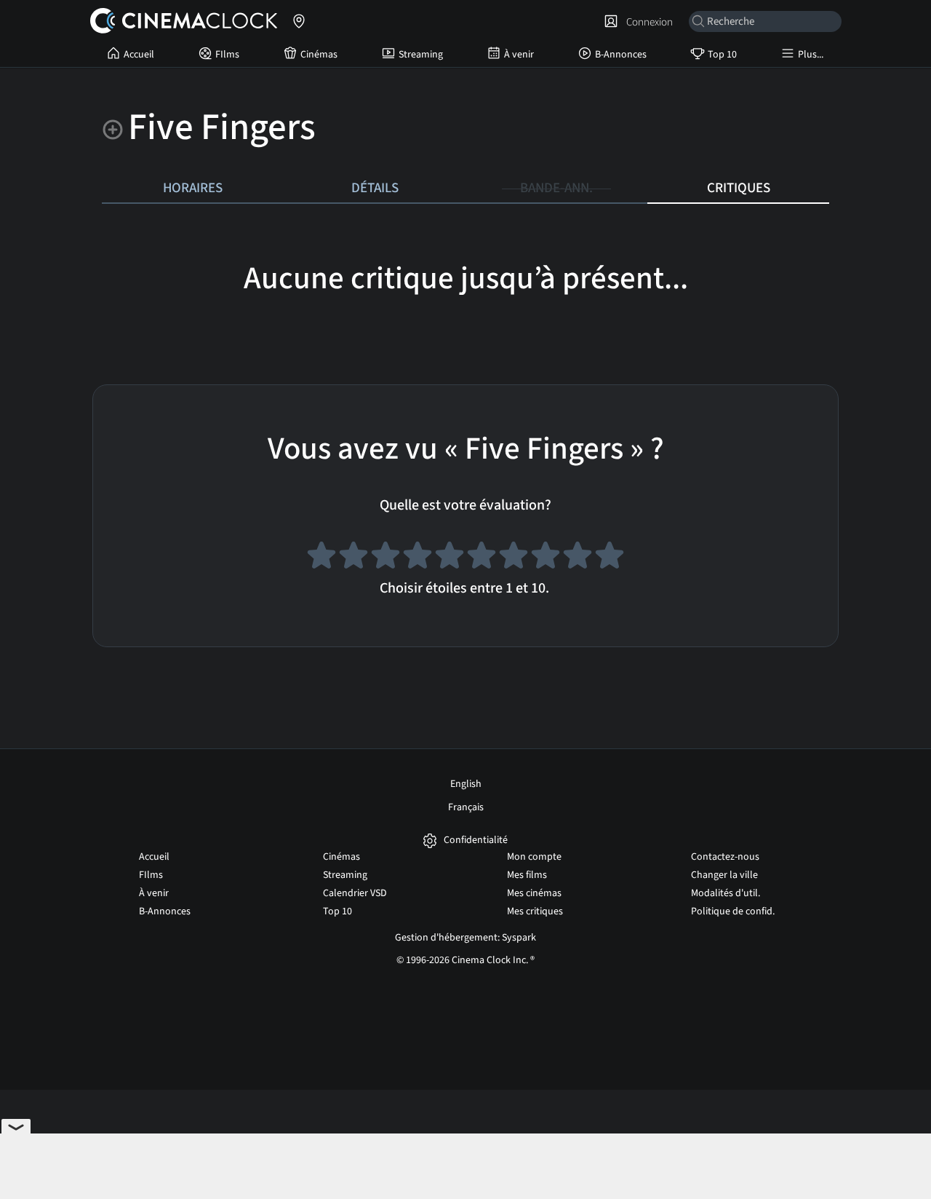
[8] (546, 557)
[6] (482, 557)
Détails (375, 187)
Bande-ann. (556, 187)
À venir (519, 54)
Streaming (421, 54)
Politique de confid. (733, 911)
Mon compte (534, 857)
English (466, 784)
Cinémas (318, 54)
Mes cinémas (534, 893)
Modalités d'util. (725, 893)
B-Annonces (621, 54)
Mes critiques (535, 911)
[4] (417, 557)
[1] (321, 557)
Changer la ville (724, 875)
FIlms (227, 54)
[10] (610, 557)
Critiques (738, 187)
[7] (514, 557)
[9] (578, 557)
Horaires (193, 187)
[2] (353, 557)
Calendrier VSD (355, 893)
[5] (449, 557)
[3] (385, 557)
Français (466, 807)
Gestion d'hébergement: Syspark (465, 937)
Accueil (139, 54)
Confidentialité (476, 840)
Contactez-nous (725, 857)
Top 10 (722, 54)
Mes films (527, 875)
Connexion (647, 22)
